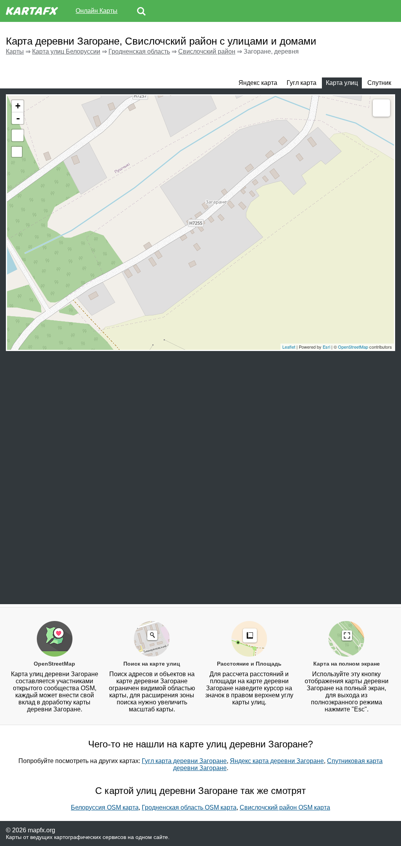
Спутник (379, 82)
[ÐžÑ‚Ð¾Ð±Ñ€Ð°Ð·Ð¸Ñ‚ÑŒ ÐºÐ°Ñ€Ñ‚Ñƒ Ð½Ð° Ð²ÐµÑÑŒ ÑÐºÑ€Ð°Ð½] (17, 135)
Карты (15, 51)
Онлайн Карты (96, 10)
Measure (381, 108)
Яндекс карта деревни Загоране (277, 761)
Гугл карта (301, 82)
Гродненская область (139, 51)
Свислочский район (206, 51)
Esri (326, 347)
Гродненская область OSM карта (189, 807)
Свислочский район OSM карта (285, 807)
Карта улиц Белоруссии (66, 51)
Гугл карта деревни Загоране (184, 761)
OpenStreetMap (353, 347)
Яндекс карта (257, 82)
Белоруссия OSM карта (105, 807)
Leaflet (288, 347)
